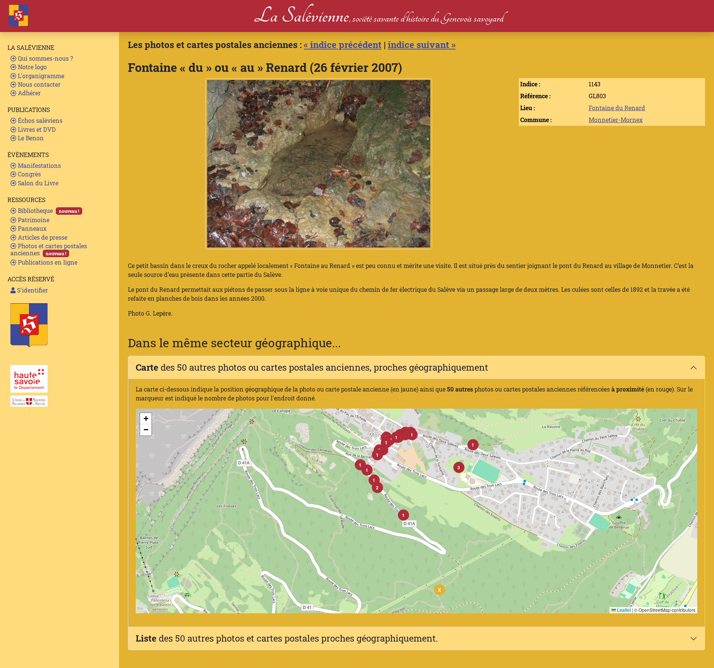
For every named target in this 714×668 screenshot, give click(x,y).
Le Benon (30, 138)
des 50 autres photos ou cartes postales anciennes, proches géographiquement (312, 367)
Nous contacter (38, 84)
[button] (403, 515)
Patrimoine (32, 220)
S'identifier (32, 290)
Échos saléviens (39, 120)
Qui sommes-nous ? (44, 58)
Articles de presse (41, 237)
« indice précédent (343, 45)
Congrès (28, 174)
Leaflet (623, 610)
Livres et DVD (36, 129)
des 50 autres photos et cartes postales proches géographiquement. (287, 638)
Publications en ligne (46, 262)
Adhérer (28, 93)
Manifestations (38, 165)
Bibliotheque (47, 210)
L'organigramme (40, 76)
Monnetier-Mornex (616, 120)
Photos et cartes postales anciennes (48, 249)
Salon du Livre (37, 183)
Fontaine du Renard (617, 108)
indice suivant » (422, 45)
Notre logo (31, 67)
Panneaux (31, 228)
